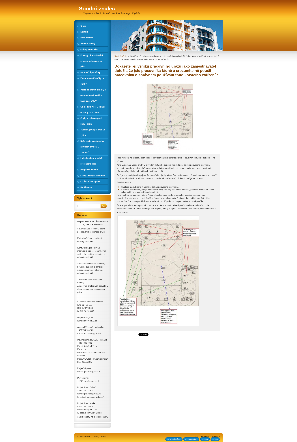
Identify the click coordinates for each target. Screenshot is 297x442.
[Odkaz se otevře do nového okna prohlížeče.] (167, 151)
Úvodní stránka (120, 56)
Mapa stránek (192, 439)
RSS (206, 439)
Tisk (216, 439)
